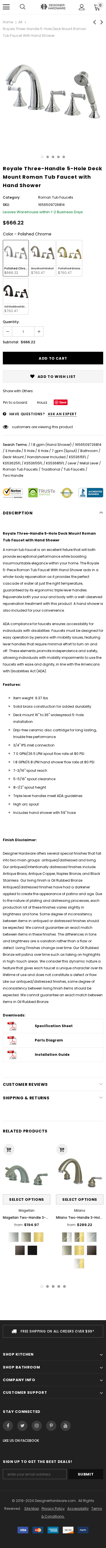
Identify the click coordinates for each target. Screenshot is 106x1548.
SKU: (6, 204)
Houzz (42, 402)
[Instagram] (37, 1426)
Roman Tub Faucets (20, 469)
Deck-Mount (13, 457)
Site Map (31, 1508)
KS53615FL (77, 457)
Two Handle (13, 475)
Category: (11, 197)
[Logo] (53, 6)
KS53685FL (55, 463)
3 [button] (53, 157)
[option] (53, 93)
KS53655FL (33, 463)
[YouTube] (65, 1426)
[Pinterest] (51, 1426)
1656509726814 (88, 444)
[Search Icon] (22, 7)
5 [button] (63, 157)
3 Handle (13, 450)
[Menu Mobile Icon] (6, 7)
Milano (79, 1210)
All (20, 22)
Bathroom (89, 450)
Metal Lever (89, 463)
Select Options (26, 1199)
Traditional (50, 469)
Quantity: (11, 321)
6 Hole (43, 450)
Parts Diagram (49, 1040)
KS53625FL (12, 463)
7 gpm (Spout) (64, 450)
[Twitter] (22, 1426)
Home (8, 22)
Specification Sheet (54, 1025)
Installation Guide (52, 1054)
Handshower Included (46, 457)
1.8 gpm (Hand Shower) (51, 444)
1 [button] (42, 157)
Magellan (26, 1210)
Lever (72, 463)
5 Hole (29, 450)
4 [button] (58, 157)
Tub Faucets (74, 469)
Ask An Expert (62, 414)
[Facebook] (8, 1426)
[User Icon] (82, 7)
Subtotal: (11, 342)
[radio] (16, 258)
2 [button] (47, 157)
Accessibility (78, 1508)
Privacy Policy (53, 1508)
